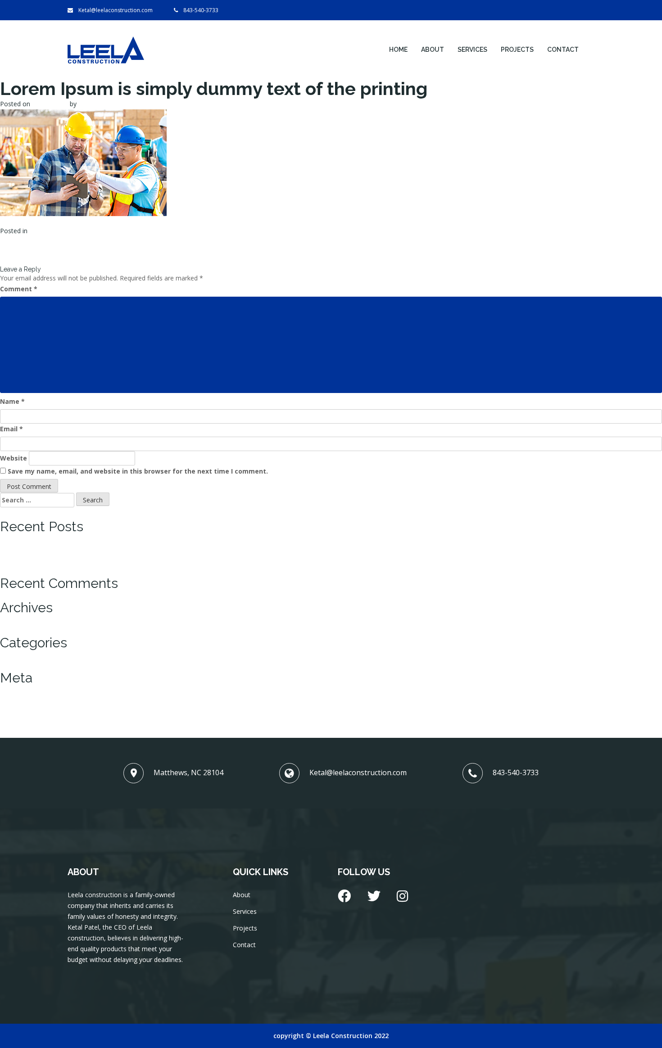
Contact (563, 49)
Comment (18, 289)
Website (13, 458)
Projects (517, 49)
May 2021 (14, 620)
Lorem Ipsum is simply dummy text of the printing (72, 560)
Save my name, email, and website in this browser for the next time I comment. (138, 471)
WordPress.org (21, 722)
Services (472, 49)
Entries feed (17, 701)
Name (12, 401)
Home (398, 49)
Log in (9, 690)
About (432, 49)
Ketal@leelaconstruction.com (115, 10)
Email (11, 429)
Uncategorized (50, 230)
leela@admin (97, 103)
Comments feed (23, 712)
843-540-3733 (200, 10)
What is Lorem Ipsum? (32, 539)
